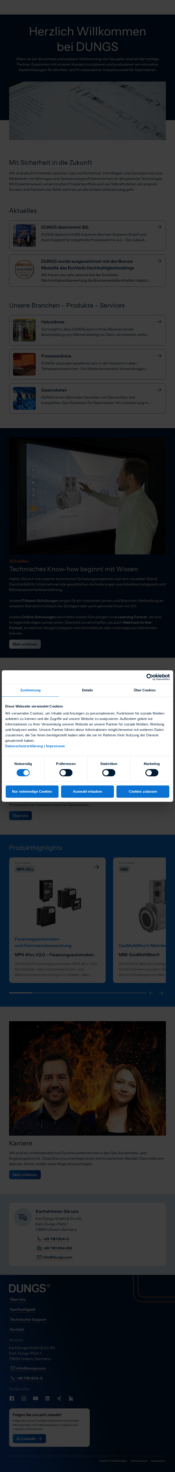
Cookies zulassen (143, 791)
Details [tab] (87, 690)
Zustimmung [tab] (30, 690)
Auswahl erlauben (87, 791)
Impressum (55, 746)
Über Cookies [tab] (145, 690)
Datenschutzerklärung (24, 746)
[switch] (65, 772)
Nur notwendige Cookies (32, 791)
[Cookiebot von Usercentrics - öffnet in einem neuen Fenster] (150, 677)
